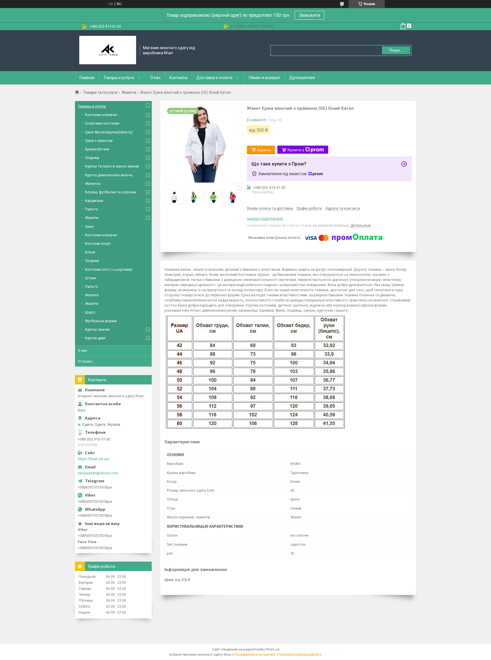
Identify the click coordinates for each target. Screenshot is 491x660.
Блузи (90, 252)
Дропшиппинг (302, 77)
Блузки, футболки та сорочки (110, 192)
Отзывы (85, 361)
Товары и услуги (118, 77)
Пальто (91, 209)
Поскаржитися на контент (255, 655)
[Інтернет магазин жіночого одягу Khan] (107, 50)
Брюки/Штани (97, 149)
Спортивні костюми (102, 123)
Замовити (309, 15)
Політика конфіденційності (300, 655)
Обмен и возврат (264, 77)
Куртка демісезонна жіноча (108, 175)
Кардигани (94, 200)
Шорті (90, 312)
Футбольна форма (101, 321)
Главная (87, 77)
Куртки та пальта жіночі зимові (112, 166)
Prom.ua (272, 649)
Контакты (178, 77)
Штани (90, 278)
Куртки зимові (97, 329)
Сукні (89, 226)
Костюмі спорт (98, 243)
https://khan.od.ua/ (93, 459)
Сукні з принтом (99, 140)
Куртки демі (95, 338)
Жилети (92, 295)
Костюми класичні (101, 115)
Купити (264, 149)
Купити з (296, 149)
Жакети (129, 92)
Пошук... (396, 50)
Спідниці (92, 158)
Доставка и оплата (214, 77)
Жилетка (93, 183)
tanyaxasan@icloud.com (98, 473)
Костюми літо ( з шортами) (108, 269)
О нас (155, 77)
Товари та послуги (100, 92)
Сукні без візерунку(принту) (109, 132)
